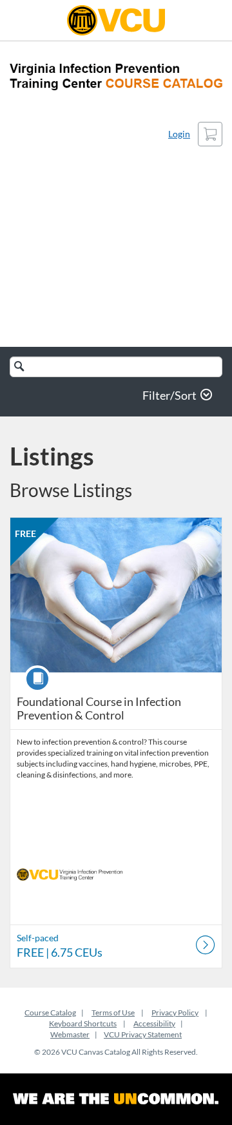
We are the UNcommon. (116, 1099)
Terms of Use (113, 1012)
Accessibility (154, 1023)
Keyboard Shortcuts (83, 1023)
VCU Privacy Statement (143, 1034)
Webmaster (70, 1034)
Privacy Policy (174, 1012)
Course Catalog (50, 1012)
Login (179, 133)
